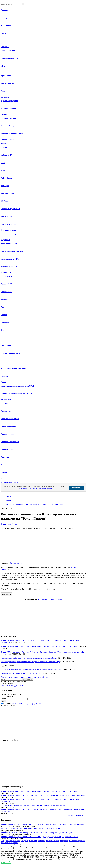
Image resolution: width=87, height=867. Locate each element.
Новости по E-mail (13, 841)
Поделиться (6, 594)
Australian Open (7, 193)
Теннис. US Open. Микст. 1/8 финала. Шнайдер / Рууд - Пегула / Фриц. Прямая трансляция (42, 837)
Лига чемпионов (7, 338)
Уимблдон (5, 186)
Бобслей (4, 403)
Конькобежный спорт (10, 419)
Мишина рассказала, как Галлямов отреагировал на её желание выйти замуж (30, 662)
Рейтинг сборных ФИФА (11, 353)
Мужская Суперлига (9, 101)
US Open (4, 201)
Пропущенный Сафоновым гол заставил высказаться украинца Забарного (29, 658)
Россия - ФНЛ (6, 284)
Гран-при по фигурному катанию (14, 234)
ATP (3, 163)
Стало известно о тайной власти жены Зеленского (20, 673)
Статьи (4, 41)
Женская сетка (56, 599)
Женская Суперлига (9, 108)
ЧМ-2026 (4, 376)
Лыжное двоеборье (8, 426)
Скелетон (5, 457)
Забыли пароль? (18, 704)
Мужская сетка (43, 599)
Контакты (41, 841)
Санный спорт (7, 449)
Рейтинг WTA (6, 155)
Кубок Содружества (9, 83)
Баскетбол (5, 47)
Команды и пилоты (9, 267)
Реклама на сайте (52, 841)
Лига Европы (6, 345)
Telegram (24, 841)
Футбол (4, 272)
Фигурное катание (8, 230)
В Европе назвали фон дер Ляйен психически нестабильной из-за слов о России (32, 669)
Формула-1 (5, 240)
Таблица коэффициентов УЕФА (14, 368)
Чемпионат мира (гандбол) (12, 133)
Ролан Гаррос (12, 524)
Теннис (4, 143)
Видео (3, 33)
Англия (4, 307)
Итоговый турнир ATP (10, 209)
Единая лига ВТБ (8, 51)
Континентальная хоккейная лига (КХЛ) (17, 386)
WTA (3, 170)
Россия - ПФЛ (6, 292)
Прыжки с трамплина (10, 442)
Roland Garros (6, 178)
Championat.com (16, 563)
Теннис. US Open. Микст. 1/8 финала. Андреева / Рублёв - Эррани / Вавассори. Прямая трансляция (39, 646)
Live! (10, 272)
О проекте (64, 841)
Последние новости (9, 18)
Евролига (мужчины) (9, 58)
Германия (5, 322)
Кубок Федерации (8, 224)
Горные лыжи (6, 411)
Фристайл (5, 465)
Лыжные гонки (7, 139)
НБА (3, 66)
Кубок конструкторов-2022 (12, 251)
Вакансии (33, 841)
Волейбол (5, 97)
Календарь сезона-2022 (10, 259)
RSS (2, 841)
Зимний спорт (6, 399)
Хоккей (4, 382)
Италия (4, 315)
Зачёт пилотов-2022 (9, 244)
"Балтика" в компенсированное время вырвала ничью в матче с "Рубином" (37, 828)
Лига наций (5, 361)
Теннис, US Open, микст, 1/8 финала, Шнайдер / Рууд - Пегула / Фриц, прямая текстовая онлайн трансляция (43, 795)
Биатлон (4, 72)
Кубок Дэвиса (6, 216)
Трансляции (6, 25)
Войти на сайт (6, 2)
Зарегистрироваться (33, 704)
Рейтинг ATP (6, 147)
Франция (4, 330)
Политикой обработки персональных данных (35, 488)
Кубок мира (6, 76)
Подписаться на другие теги (12, 686)
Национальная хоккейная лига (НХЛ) (16, 394)
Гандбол (4, 114)
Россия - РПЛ (6, 276)
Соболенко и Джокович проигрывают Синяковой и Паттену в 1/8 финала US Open (33, 805)
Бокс (3, 91)
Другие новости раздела (76, 815)
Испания (4, 299)
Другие (4, 472)
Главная (4, 10)
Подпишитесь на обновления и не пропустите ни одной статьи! (25, 677)
